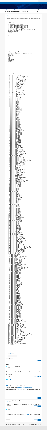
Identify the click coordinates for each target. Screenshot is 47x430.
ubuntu (16, 347)
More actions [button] (38, 11)
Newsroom (19, 421)
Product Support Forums (11, 9)
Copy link (35, 368)
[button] (40, 15)
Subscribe (33, 11)
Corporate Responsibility (28, 421)
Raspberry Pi (12, 347)
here (23, 415)
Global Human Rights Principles (27, 426)
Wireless (16, 9)
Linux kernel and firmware (21, 382)
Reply (39, 351)
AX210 (9, 347)
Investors (21, 421)
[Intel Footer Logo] (6, 424)
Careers (24, 421)
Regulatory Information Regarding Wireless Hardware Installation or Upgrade (27, 380)
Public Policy (35, 421)
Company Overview (11, 421)
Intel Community (7, 9)
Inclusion (32, 421)
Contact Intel (15, 421)
